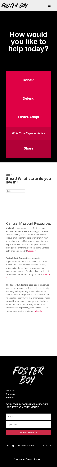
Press (37, 459)
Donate (28, 80)
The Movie (10, 391)
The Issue (10, 394)
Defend (28, 98)
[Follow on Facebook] (19, 446)
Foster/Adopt (28, 117)
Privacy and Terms (23, 459)
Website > (31, 251)
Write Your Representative (28, 133)
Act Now (10, 397)
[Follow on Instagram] (8, 446)
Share (28, 148)
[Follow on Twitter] (13, 446)
